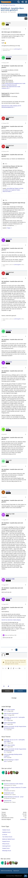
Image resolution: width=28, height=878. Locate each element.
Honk (5, 743)
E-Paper (8, 228)
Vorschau (7, 691)
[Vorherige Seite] (12, 650)
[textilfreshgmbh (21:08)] (17, 772)
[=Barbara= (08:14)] (9, 772)
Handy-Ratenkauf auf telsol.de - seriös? (14, 796)
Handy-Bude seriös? (9, 793)
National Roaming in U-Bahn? (11, 759)
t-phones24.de (7, 800)
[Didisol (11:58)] (3, 772)
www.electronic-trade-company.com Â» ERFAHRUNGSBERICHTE (11, 106)
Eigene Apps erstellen (9, 709)
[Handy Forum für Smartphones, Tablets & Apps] (5, 1)
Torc (5, 711)
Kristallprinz (23, 819)
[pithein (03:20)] (14, 772)
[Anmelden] (22, 2)
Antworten (20, 691)
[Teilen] (26, 18)
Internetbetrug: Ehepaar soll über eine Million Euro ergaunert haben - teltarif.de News (13, 190)
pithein (5, 715)
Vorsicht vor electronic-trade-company (11, 620)
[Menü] (26, 1)
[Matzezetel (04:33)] (11, 772)
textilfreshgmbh (17, 49)
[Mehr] (25, 29)
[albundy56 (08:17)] (6, 772)
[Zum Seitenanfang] (25, 876)
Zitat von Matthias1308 (10, 635)
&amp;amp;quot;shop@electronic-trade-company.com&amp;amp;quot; (14, 84)
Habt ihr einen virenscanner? (11, 713)
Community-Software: (14, 875)
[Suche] (18, 1)
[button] (4, 686)
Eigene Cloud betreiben (10, 722)
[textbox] (14, 677)
